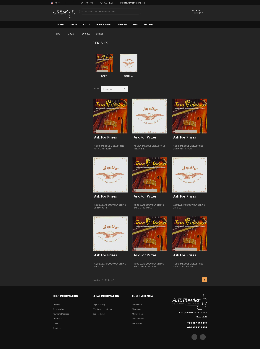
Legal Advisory (98, 304)
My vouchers (137, 314)
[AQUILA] (128, 63)
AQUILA (128, 76)
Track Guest (137, 323)
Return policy (58, 309)
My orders (136, 309)
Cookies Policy (98, 314)
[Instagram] (72, 2)
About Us (57, 328)
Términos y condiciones (102, 309)
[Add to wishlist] (103, 129)
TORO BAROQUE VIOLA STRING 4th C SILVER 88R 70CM (188, 265)
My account (137, 304)
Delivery (56, 304)
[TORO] (104, 63)
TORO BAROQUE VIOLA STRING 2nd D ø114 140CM (188, 147)
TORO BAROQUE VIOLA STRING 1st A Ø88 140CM (109, 147)
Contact (56, 323)
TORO (104, 76)
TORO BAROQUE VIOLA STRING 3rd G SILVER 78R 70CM (149, 265)
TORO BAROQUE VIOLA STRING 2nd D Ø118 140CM (149, 206)
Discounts (57, 318)
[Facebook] (67, 2)
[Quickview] (124, 103)
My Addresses (138, 318)
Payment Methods (61, 314)
